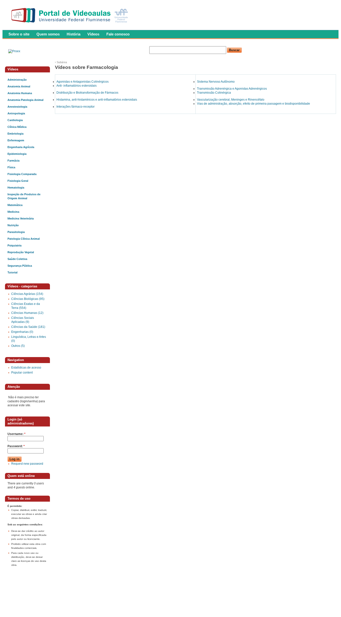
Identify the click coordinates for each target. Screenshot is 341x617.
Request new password (27, 463)
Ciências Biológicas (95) (27, 299)
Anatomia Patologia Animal (25, 99)
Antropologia (16, 113)
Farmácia (13, 160)
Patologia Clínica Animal (23, 238)
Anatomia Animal (18, 86)
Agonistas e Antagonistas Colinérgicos (82, 81)
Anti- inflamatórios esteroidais (76, 85)
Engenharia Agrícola (20, 147)
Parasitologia (16, 231)
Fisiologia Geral (17, 180)
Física (11, 167)
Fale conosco (118, 34)
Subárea (62, 62)
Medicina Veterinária (20, 218)
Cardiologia (15, 120)
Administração (17, 79)
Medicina (13, 211)
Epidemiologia (16, 153)
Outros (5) (18, 346)
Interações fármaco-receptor (75, 106)
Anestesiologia (17, 106)
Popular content (22, 372)
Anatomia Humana (19, 93)
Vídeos (93, 34)
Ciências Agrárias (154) (27, 294)
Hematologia (15, 187)
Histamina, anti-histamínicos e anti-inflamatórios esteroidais (96, 99)
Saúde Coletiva (17, 258)
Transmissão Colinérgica (214, 92)
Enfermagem (15, 140)
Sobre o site (18, 34)
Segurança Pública (19, 265)
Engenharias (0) (22, 332)
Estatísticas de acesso (26, 367)
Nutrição (13, 225)
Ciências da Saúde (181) (28, 327)
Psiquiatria (14, 245)
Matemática (14, 205)
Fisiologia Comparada (21, 174)
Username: (16, 434)
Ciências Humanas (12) (27, 313)
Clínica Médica (16, 126)
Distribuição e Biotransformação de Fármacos (87, 92)
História (73, 34)
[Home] (71, 24)
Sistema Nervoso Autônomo (216, 81)
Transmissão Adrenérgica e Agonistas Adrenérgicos (232, 88)
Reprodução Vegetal (20, 252)
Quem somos (48, 34)
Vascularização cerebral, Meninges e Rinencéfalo (230, 99)
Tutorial (12, 272)
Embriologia (15, 133)
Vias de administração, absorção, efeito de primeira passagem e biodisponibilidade (253, 103)
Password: (16, 446)
